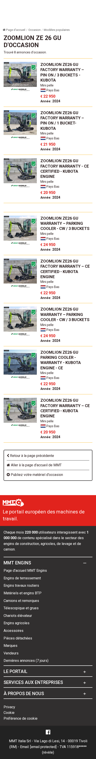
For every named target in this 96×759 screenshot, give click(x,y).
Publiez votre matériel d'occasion (36, 475)
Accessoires (13, 631)
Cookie (9, 713)
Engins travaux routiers (21, 585)
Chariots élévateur (18, 616)
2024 (50, 101)
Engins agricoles (16, 623)
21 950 (47, 144)
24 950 (47, 244)
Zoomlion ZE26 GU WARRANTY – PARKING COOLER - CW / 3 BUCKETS (65, 223)
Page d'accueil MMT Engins (25, 570)
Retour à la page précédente (31, 456)
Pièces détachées (18, 638)
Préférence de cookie (21, 718)
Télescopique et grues (21, 608)
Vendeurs (11, 653)
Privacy (9, 707)
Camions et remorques (21, 601)
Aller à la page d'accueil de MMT (36, 465)
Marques (10, 645)
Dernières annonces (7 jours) (26, 660)
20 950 (47, 192)
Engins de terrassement (22, 578)
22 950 (47, 96)
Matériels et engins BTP (23, 593)
